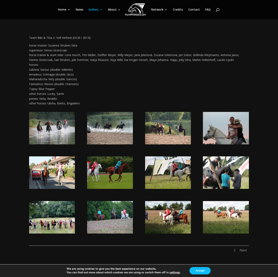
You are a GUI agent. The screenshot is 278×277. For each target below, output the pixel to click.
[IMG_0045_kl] (226, 232)
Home (62, 9)
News (79, 9)
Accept (200, 271)
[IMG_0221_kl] (110, 188)
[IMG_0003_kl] (226, 188)
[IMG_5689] (226, 143)
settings (175, 272)
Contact (194, 9)
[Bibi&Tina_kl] (52, 188)
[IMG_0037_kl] (168, 232)
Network (157, 9)
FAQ (208, 9)
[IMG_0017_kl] (168, 188)
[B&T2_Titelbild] (52, 143)
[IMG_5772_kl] (168, 143)
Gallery (94, 9)
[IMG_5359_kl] (52, 232)
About (112, 9)
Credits (178, 9)
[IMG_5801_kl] (110, 143)
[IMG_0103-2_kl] (110, 232)
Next (243, 250)
